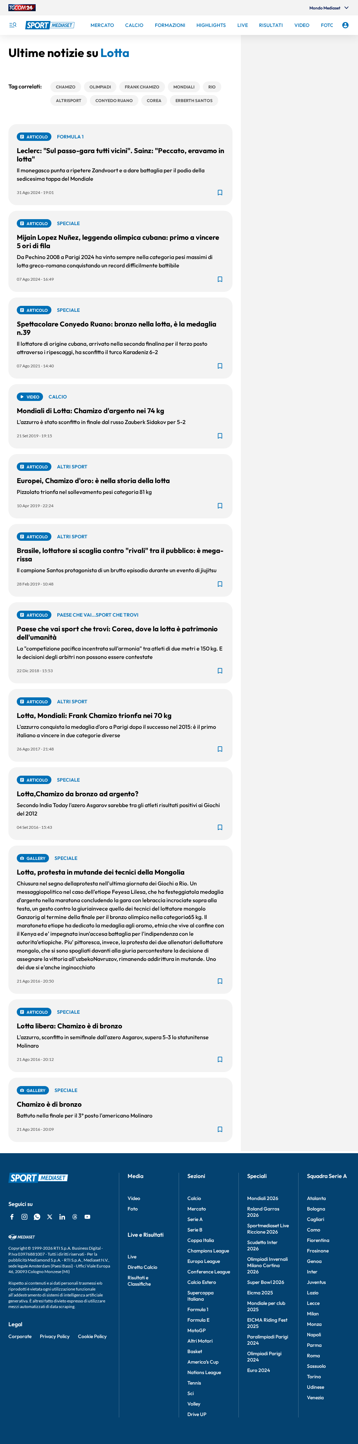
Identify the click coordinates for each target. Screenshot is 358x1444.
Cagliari (315, 1219)
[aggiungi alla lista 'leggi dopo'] (220, 192)
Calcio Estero (201, 1282)
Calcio (194, 1198)
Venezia (315, 1397)
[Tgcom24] (22, 7)
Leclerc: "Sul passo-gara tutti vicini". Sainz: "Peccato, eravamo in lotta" (120, 154)
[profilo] (345, 25)
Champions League (208, 1251)
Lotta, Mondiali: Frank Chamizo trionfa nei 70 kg (94, 715)
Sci (190, 1393)
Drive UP (196, 1414)
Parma (314, 1345)
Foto (133, 1209)
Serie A (195, 1219)
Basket (194, 1351)
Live (132, 1256)
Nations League (204, 1372)
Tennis (194, 1383)
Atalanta (316, 1198)
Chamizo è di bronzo (49, 1104)
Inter (312, 1272)
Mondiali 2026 (262, 1198)
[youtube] (87, 1216)
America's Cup (203, 1362)
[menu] (12, 25)
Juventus (316, 1282)
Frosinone (318, 1251)
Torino (314, 1376)
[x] (49, 1216)
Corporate (19, 1336)
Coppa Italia (200, 1240)
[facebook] (11, 1216)
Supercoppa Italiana (200, 1295)
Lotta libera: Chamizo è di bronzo (69, 1025)
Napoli (314, 1334)
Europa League (203, 1261)
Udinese (315, 1387)
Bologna (316, 1209)
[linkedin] (62, 1216)
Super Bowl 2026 (265, 1282)
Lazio (312, 1292)
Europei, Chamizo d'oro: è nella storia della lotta (93, 480)
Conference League (208, 1272)
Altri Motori (200, 1341)
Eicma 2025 (260, 1292)
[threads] (74, 1216)
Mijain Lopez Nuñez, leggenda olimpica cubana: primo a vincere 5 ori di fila (118, 241)
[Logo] (50, 25)
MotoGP (196, 1330)
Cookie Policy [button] (92, 1336)
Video (134, 1198)
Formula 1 (197, 1309)
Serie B (194, 1230)
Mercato (196, 1209)
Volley (193, 1404)
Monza (314, 1324)
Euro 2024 (258, 1370)
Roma (313, 1355)
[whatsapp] (37, 1216)
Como (313, 1230)
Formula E (198, 1320)
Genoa (314, 1261)
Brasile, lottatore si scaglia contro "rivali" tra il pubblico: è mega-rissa (120, 554)
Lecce (313, 1303)
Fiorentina (318, 1240)
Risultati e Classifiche (139, 1280)
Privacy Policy (55, 1336)
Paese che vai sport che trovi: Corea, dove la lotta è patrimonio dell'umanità (117, 632)
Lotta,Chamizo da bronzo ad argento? (77, 793)
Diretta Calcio (142, 1267)
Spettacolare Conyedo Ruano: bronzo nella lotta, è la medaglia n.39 (116, 328)
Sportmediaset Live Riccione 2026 (268, 1228)
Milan (313, 1313)
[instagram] (24, 1216)
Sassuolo (316, 1366)
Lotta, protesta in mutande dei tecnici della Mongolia (101, 872)
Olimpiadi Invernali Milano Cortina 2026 (267, 1265)
